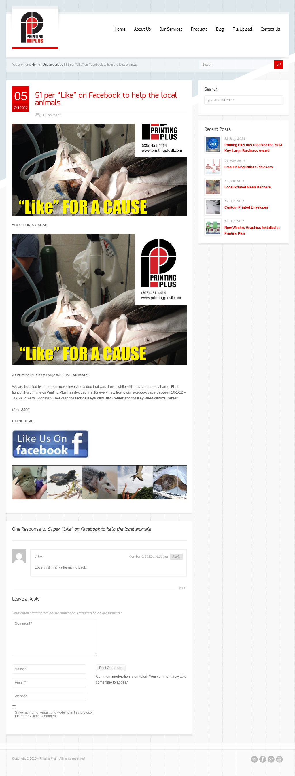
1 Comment (51, 115)
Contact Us (270, 29)
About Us (142, 29)
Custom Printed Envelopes (246, 207)
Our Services (170, 29)
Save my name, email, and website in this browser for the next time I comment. (54, 714)
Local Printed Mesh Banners (247, 187)
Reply (176, 556)
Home (120, 29)
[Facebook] (262, 760)
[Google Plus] (271, 760)
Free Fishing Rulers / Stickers (248, 167)
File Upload (242, 29)
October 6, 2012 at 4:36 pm (148, 556)
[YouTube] (279, 760)
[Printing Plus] (32, 41)
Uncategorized (53, 64)
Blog (220, 29)
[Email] (254, 760)
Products (199, 29)
